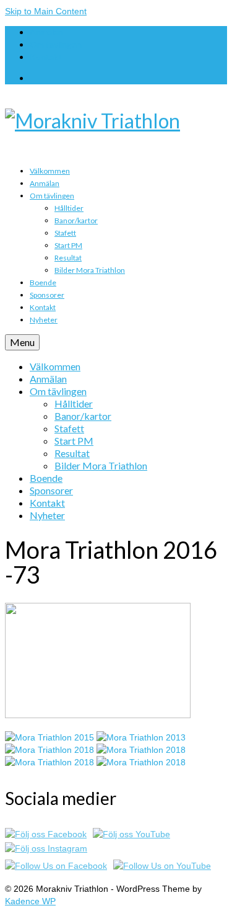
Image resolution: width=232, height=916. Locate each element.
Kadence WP (30, 901)
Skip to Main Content (46, 11)
